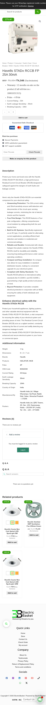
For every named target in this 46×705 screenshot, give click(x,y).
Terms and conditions (23, 667)
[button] (40, 21)
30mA (22, 378)
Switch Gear (27, 63)
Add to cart (23, 118)
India (22, 387)
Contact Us (23, 639)
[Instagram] (13, 678)
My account (23, 645)
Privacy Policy (23, 661)
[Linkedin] (19, 678)
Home (4, 63)
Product (10, 63)
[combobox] (23, 11)
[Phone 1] (38, 678)
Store (23, 636)
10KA (22, 383)
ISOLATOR (24, 361)
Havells (22, 357)
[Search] (38, 11)
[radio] (8, 522)
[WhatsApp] (20, 682)
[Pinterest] (25, 678)
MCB (11, 66)
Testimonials (23, 658)
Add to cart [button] (33, 535)
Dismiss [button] (31, 6)
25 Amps (23, 373)
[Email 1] (32, 678)
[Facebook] (6, 678)
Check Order (23, 642)
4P (21, 365)
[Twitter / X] (26, 682)
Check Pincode (34, 152)
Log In (23, 450)
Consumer (18, 63)
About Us (23, 655)
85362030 (24, 369)
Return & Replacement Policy (23, 664)
